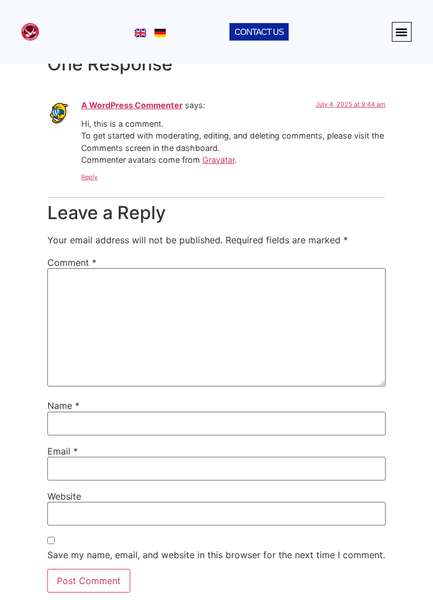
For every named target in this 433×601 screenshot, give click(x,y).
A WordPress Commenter (132, 105)
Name (63, 405)
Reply (89, 177)
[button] (402, 32)
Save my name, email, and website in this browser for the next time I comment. (216, 554)
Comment (71, 262)
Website (64, 496)
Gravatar (218, 159)
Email (62, 451)
